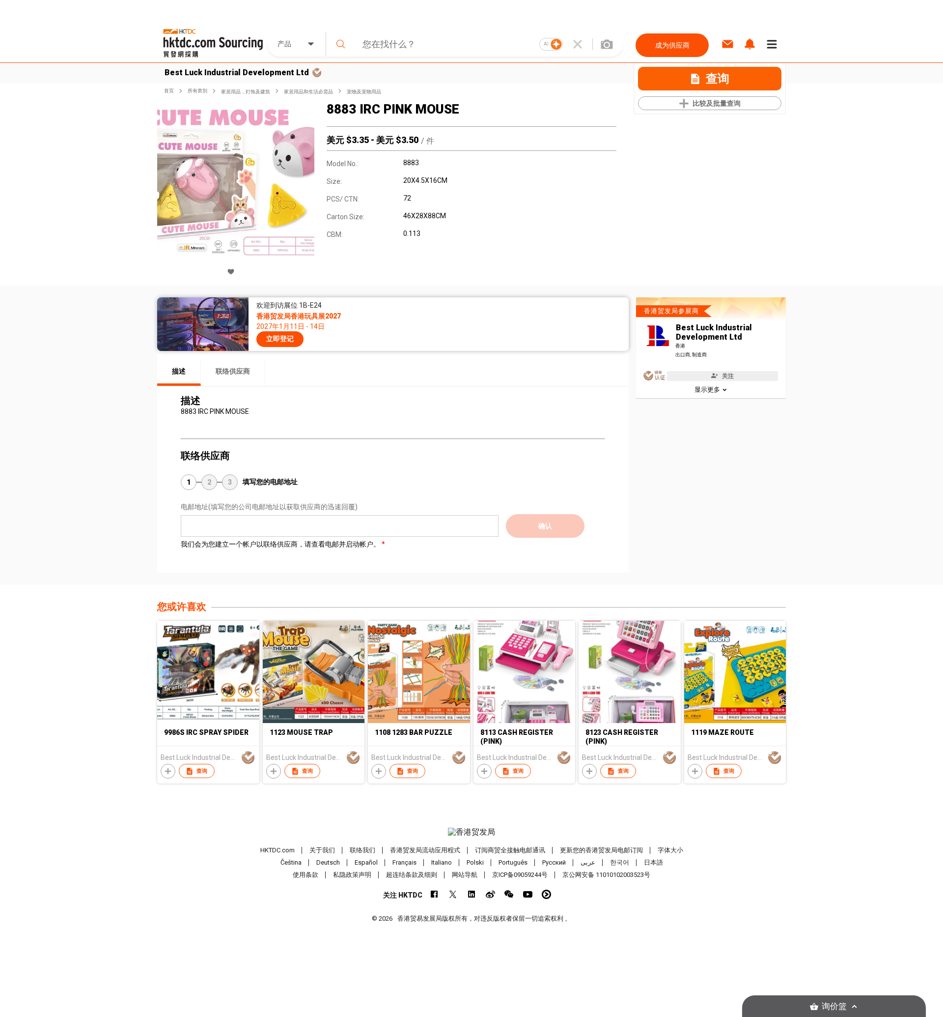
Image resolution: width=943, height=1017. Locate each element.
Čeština (291, 862)
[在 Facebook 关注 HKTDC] (434, 894)
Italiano (441, 862)
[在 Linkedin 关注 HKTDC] (471, 894)
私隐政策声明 (352, 874)
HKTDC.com (277, 850)
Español (366, 862)
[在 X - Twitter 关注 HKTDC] (453, 894)
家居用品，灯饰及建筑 (245, 91)
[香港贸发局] (471, 832)
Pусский (554, 862)
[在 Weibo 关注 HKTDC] (490, 894)
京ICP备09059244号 (520, 874)
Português (513, 862)
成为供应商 (672, 45)
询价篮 (834, 1006)
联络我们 (362, 850)
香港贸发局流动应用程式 (425, 850)
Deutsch (328, 862)
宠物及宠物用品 (364, 91)
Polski (475, 862)
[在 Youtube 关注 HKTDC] (527, 894)
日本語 (653, 862)
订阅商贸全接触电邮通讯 (510, 850)
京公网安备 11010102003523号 (606, 874)
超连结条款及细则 (411, 874)
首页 (169, 90)
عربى (588, 862)
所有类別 (197, 90)
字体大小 (670, 850)
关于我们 (322, 850)
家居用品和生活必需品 (308, 91)
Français (404, 862)
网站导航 (464, 874)
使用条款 (305, 874)
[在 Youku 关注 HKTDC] (546, 894)
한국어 (619, 862)
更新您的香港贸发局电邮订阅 (601, 850)
